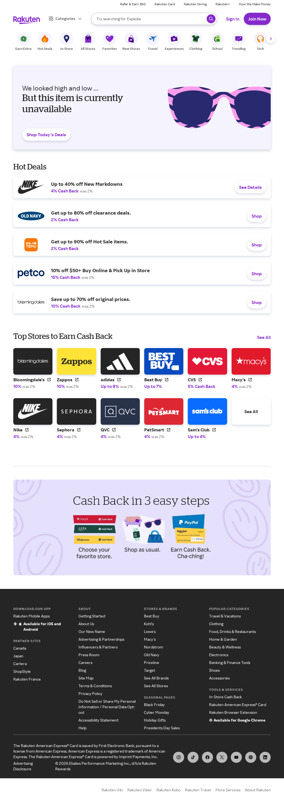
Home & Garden (223, 639)
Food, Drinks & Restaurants (232, 631)
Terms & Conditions (95, 685)
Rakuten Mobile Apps (31, 616)
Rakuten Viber (139, 789)
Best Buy (151, 616)
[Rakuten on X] (221, 757)
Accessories (219, 678)
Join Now (257, 19)
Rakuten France (27, 679)
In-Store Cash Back (225, 696)
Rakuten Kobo (168, 789)
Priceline (151, 662)
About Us (86, 623)
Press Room (88, 654)
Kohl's (149, 623)
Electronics (218, 654)
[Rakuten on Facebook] (207, 757)
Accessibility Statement (98, 720)
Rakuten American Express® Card (237, 704)
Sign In (232, 19)
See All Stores (156, 685)
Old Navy (151, 654)
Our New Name (91, 631)
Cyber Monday (156, 712)
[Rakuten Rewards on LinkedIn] (265, 757)
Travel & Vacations (225, 616)
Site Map (85, 678)
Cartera (20, 663)
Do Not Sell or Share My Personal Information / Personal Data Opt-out (107, 707)
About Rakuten (258, 789)
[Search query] (211, 19)
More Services (227, 789)
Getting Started (91, 616)
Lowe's (150, 631)
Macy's (150, 639)
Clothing (216, 623)
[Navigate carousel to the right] (270, 38)
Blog (82, 670)
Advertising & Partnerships (101, 639)
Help (82, 727)
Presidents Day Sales (162, 727)
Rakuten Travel (198, 789)
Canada (19, 648)
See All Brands (156, 678)
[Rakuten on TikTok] (193, 757)
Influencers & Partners (98, 647)
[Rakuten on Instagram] (178, 757)
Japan (18, 655)
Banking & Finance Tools (229, 662)
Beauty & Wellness (225, 647)
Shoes (214, 670)
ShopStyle (22, 671)
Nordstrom (153, 647)
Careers (85, 662)
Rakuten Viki (112, 789)
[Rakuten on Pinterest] (250, 757)
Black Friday (154, 704)
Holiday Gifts (155, 720)
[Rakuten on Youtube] (236, 757)
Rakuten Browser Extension (233, 712)
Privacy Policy (90, 693)
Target (149, 670)
